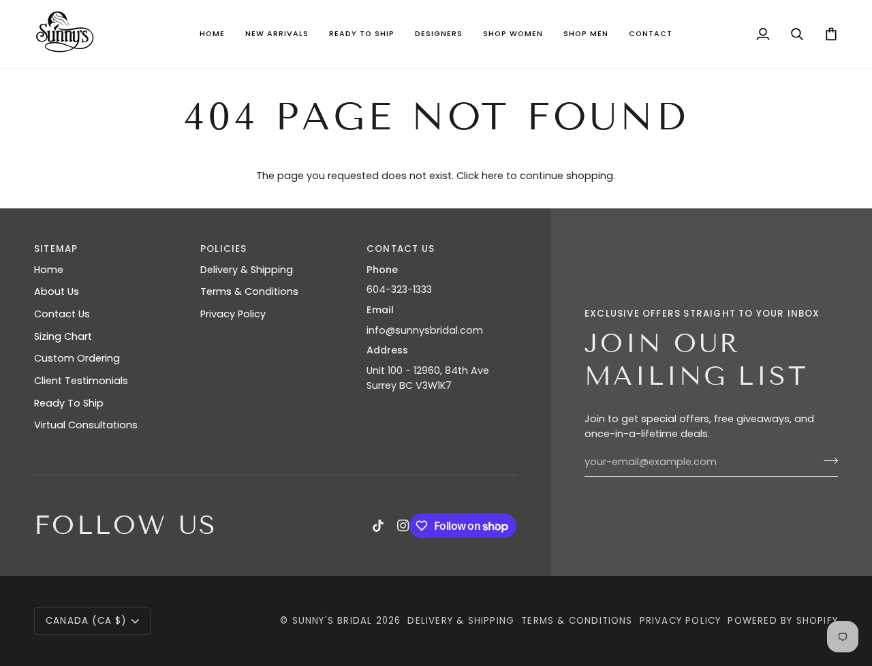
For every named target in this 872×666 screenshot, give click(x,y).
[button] (277, 34)
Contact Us (62, 314)
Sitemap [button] (56, 248)
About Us (56, 291)
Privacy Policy (233, 314)
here (492, 176)
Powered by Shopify (783, 620)
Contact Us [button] (401, 248)
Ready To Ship (69, 403)
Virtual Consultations (86, 425)
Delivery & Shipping (246, 269)
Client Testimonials (81, 380)
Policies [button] (223, 248)
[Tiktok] (378, 526)
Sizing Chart (63, 336)
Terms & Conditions (249, 291)
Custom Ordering (77, 358)
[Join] (826, 460)
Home (48, 269)
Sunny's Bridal (332, 620)
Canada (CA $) (86, 620)
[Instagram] (403, 526)
